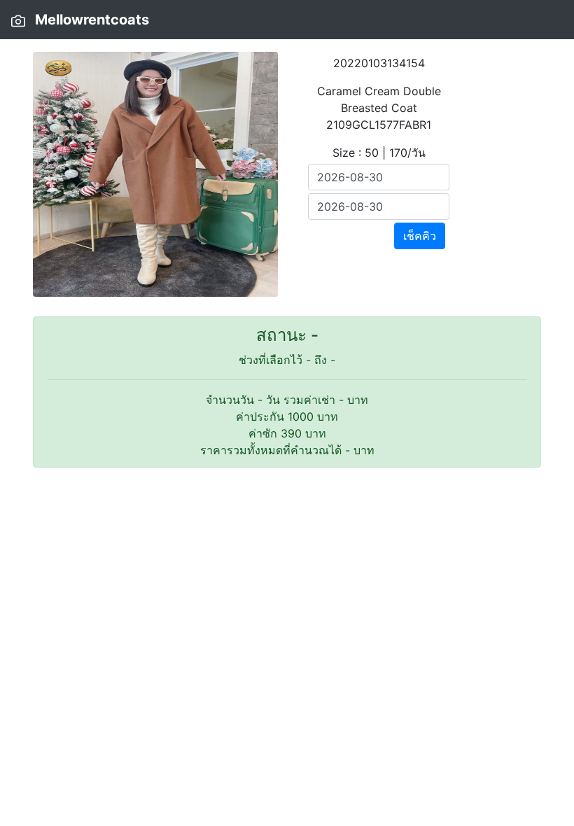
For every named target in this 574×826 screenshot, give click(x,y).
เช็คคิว (419, 236)
